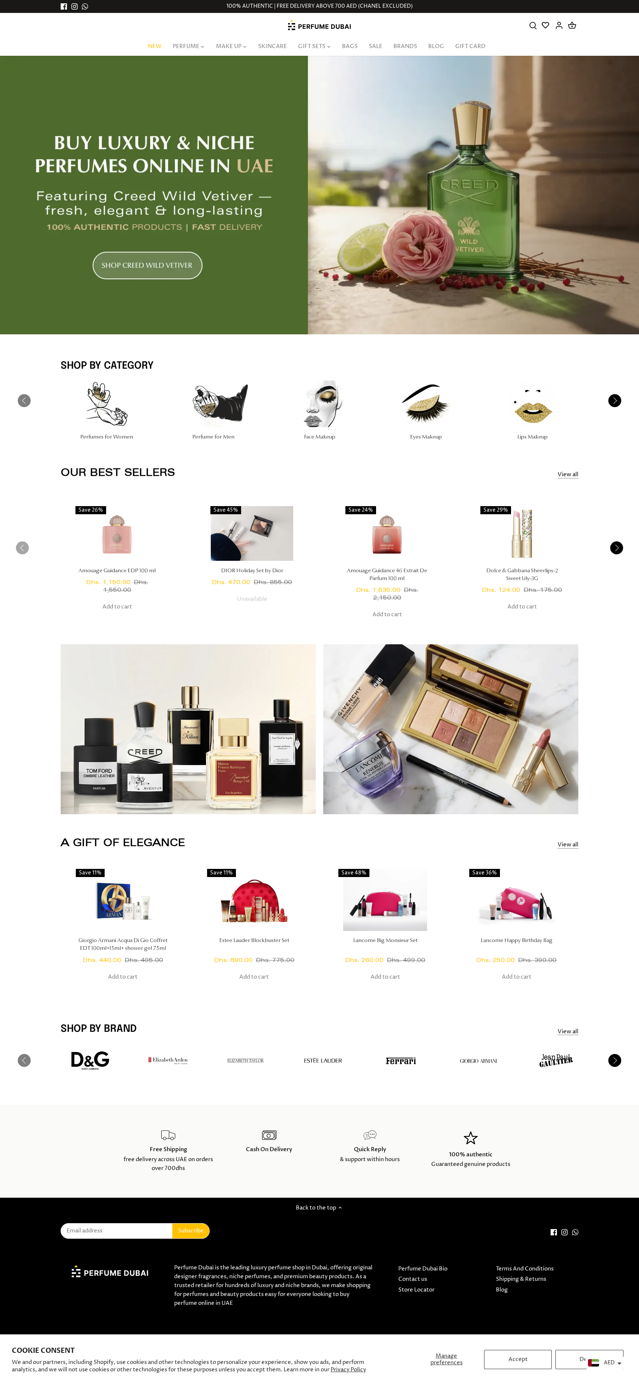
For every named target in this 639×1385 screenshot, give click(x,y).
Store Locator (416, 1290)
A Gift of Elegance (123, 842)
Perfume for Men (213, 437)
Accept (518, 1359)
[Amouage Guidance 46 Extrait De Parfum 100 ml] (387, 533)
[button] (616, 547)
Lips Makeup (532, 437)
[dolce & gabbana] (90, 1060)
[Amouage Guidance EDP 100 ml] (117, 533)
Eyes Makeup (426, 437)
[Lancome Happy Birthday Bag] (516, 900)
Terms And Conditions (525, 1269)
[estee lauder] (323, 1060)
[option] (319, 195)
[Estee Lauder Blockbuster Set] (254, 900)
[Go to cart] (572, 25)
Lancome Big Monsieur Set (385, 941)
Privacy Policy (348, 1370)
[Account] (558, 25)
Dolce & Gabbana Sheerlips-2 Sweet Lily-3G (522, 574)
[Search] (533, 25)
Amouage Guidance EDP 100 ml (117, 571)
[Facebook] (64, 6)
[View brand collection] (556, 1060)
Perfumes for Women (106, 437)
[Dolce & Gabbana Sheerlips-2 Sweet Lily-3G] (522, 533)
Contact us (412, 1279)
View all (568, 474)
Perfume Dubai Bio (422, 1269)
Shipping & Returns (521, 1279)
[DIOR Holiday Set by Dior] (252, 533)
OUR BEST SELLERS (118, 472)
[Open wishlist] (546, 25)
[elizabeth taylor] (245, 1060)
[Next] (615, 401)
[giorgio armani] (478, 1060)
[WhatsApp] (85, 6)
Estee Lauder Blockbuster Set (254, 941)
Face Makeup (319, 437)
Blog (502, 1290)
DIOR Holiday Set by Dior (252, 571)
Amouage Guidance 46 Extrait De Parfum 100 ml (387, 574)
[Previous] (24, 401)
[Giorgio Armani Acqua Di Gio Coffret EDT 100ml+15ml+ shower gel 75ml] (123, 900)
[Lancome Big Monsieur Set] (385, 900)
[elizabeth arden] (167, 1060)
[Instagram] (74, 6)
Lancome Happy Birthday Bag (516, 941)
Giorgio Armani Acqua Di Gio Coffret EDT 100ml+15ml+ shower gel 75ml (123, 944)
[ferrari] (400, 1060)
